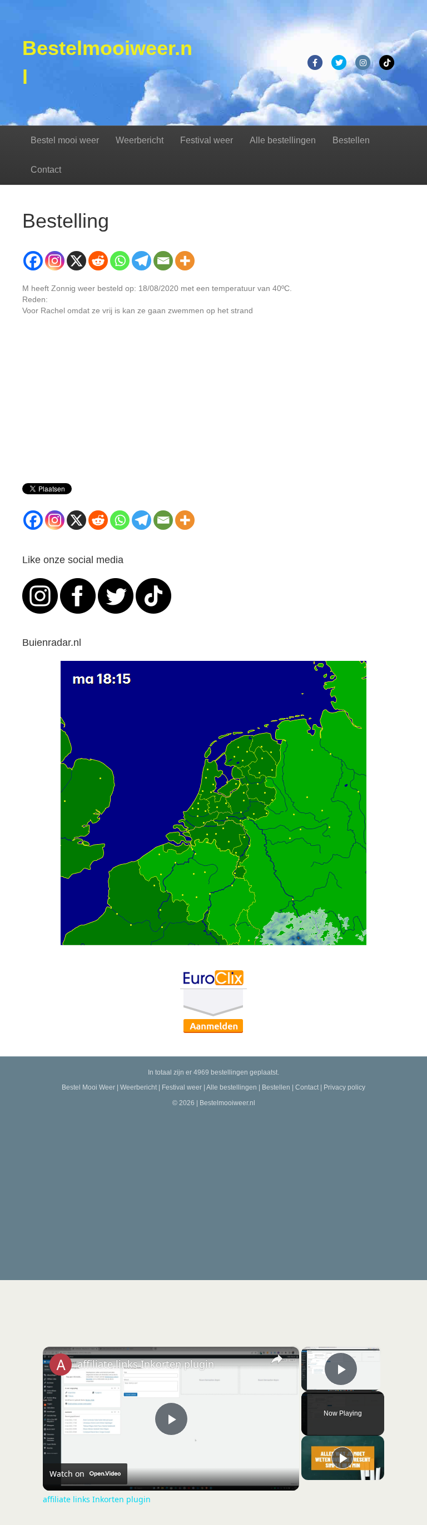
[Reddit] (98, 260)
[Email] (163, 260)
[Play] (342, 1458)
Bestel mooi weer (65, 140)
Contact (46, 169)
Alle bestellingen (283, 140)
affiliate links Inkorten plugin (145, 1364)
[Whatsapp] (120, 260)
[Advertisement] (213, 1191)
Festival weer (206, 140)
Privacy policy (344, 1087)
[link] (60, 1364)
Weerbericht (139, 140)
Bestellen (351, 140)
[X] (76, 260)
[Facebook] (33, 260)
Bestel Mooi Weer (88, 1087)
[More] (185, 260)
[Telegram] (141, 260)
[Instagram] (54, 260)
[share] (277, 1359)
